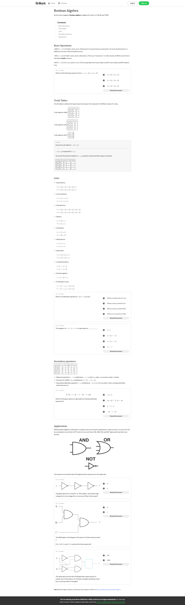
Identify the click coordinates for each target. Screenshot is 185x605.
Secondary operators (65, 34)
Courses (64, 3)
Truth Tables (62, 29)
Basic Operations (63, 26)
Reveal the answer (116, 90)
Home (53, 3)
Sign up (144, 3)
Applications (62, 37)
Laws (60, 31)
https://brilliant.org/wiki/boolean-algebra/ (109, 589)
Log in (132, 3)
